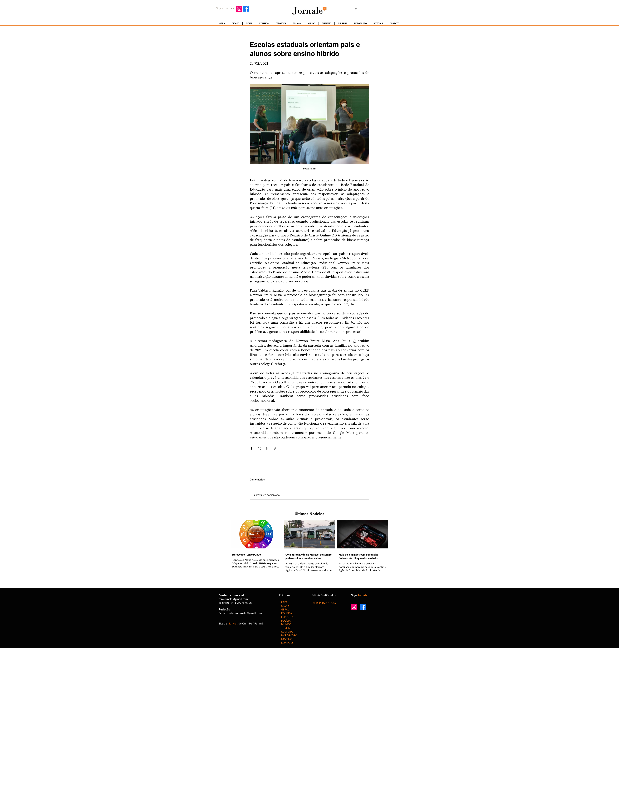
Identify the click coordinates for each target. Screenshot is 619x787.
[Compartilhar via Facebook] (251, 448)
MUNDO (286, 624)
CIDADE (285, 606)
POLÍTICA (286, 613)
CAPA (284, 602)
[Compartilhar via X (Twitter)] (259, 448)
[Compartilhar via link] (275, 448)
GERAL (285, 609)
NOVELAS (286, 639)
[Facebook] (246, 9)
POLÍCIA (285, 620)
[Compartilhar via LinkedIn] (267, 448)
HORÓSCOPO (289, 635)
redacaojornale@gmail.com (245, 613)
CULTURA (287, 631)
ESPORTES (287, 617)
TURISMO (286, 628)
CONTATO (287, 643)
